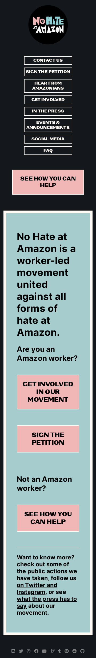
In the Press (48, 111)
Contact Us (48, 60)
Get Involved (48, 99)
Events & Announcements (48, 125)
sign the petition (48, 439)
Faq (48, 150)
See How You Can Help (47, 182)
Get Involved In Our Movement (48, 392)
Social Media (48, 139)
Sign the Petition (48, 71)
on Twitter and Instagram (37, 588)
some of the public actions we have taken (47, 571)
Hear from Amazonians (48, 86)
